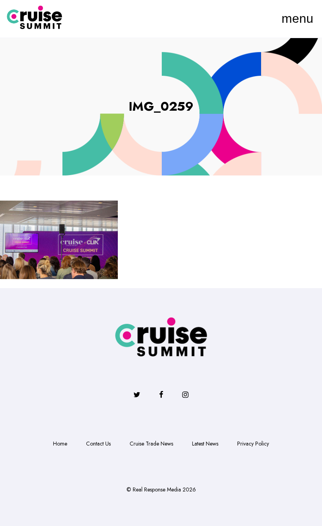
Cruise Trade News (151, 443)
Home (60, 443)
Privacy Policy (253, 443)
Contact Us (98, 443)
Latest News (205, 443)
